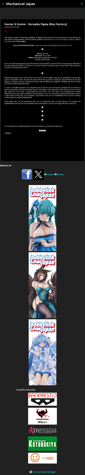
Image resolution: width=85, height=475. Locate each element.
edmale (8, 133)
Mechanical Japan (20, 4)
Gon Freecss (56, 39)
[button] (5, 31)
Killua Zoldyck (68, 39)
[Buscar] (82, 4)
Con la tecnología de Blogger (44, 472)
